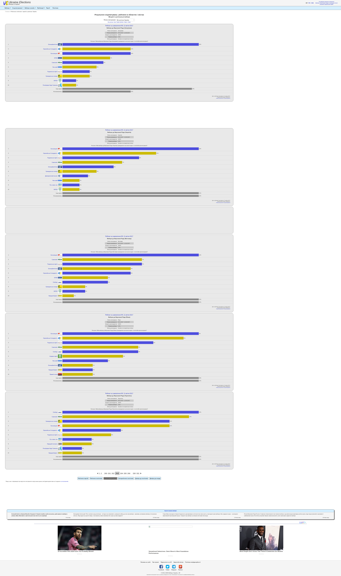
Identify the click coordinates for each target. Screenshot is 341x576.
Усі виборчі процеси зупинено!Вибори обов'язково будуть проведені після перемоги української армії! (327, 3)
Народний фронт (53, 295)
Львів (129, 22)
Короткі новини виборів (170, 510)
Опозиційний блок (53, 44)
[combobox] (125, 20)
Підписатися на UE (166, 562)
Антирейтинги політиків (125, 478)
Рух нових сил (54, 185)
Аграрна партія (54, 356)
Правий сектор (54, 374)
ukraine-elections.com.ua (189, 574)
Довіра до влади (155, 478)
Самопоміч (55, 62)
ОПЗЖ (56, 58)
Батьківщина (54, 53)
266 (128, 473)
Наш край (55, 67)
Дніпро (122, 22)
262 (113, 473)
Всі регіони (110, 22)
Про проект (155, 562)
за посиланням (64, 481)
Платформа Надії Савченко (50, 85)
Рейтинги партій (83, 478)
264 (121, 473)
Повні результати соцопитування (223, 98)
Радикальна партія (52, 71)
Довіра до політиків (141, 478)
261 (109, 473)
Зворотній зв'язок (178, 562)
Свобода (55, 282)
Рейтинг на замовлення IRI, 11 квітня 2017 (119, 25)
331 (137, 473)
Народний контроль (52, 444)
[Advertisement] (119, 114)
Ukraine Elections (20, 3)
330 (134, 473)
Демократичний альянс (51, 176)
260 (105, 473)
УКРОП (56, 80)
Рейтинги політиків (96, 478)
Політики (55, 8)
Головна (7, 11)
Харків (118, 22)
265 (125, 473)
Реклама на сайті (146, 562)
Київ (115, 22)
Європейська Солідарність (50, 49)
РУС (309, 3)
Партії (48, 8)
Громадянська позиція (52, 76)
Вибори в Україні (14, 4)
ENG (312, 3)
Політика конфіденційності (193, 562)
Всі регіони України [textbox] (123, 20)
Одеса (125, 22)
